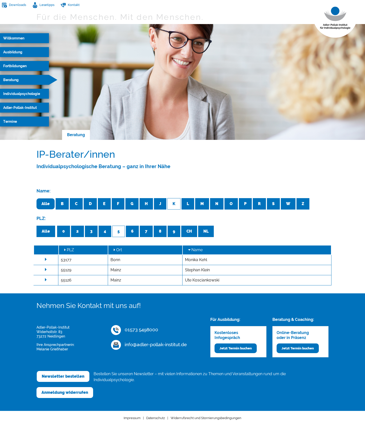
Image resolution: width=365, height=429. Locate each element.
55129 (66, 270)
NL (206, 231)
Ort (118, 249)
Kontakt (73, 5)
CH (189, 231)
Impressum (132, 418)
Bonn (115, 259)
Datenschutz (155, 418)
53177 (66, 259)
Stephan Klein (197, 270)
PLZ (70, 249)
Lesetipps (46, 5)
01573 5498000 (140, 329)
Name (196, 249)
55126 (66, 280)
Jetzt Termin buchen (235, 348)
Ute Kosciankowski (202, 280)
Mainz (115, 270)
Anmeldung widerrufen (64, 392)
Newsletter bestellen (63, 376)
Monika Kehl (196, 259)
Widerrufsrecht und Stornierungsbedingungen (206, 418)
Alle (45, 203)
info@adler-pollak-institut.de (155, 344)
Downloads (17, 5)
